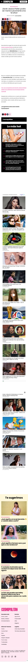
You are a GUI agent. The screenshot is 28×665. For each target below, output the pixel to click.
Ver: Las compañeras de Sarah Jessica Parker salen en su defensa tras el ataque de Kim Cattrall (13, 89)
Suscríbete (23, 1)
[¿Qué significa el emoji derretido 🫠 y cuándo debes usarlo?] (14, 508)
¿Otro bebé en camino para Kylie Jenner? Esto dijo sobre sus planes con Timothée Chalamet (14, 162)
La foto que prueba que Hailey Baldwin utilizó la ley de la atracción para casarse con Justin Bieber (14, 595)
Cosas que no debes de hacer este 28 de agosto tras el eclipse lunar (14, 156)
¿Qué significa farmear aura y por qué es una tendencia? (13, 544)
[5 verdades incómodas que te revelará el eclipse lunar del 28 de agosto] (14, 556)
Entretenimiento (14, 6)
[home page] (8, 2)
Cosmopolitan (18, 15)
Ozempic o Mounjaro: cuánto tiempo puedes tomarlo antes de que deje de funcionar (14, 145)
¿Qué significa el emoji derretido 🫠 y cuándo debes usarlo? (14, 520)
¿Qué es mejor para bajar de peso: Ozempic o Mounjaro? (14, 151)
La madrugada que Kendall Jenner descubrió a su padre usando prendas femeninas (13, 168)
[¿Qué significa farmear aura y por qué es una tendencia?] (14, 532)
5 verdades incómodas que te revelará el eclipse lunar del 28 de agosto (13, 568)
